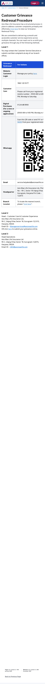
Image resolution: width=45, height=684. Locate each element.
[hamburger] (42, 3)
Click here (14, 29)
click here (27, 204)
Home (3, 8)
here (35, 73)
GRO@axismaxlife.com (18, 247)
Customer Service (11, 8)
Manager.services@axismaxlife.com (23, 226)
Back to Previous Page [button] (13, 676)
